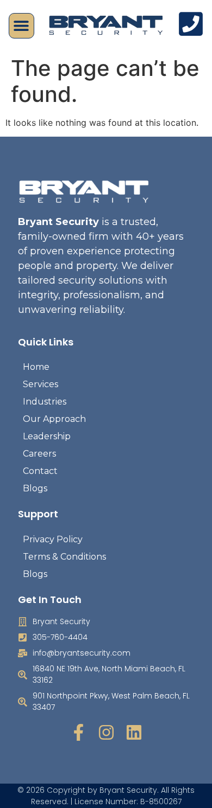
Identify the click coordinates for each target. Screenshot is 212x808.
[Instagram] (106, 732)
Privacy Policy (53, 539)
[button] (21, 26)
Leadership (47, 436)
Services (40, 384)
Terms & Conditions (64, 557)
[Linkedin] (134, 732)
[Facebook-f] (78, 732)
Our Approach (54, 419)
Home (36, 367)
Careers (39, 453)
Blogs (35, 488)
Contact (40, 471)
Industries (44, 401)
